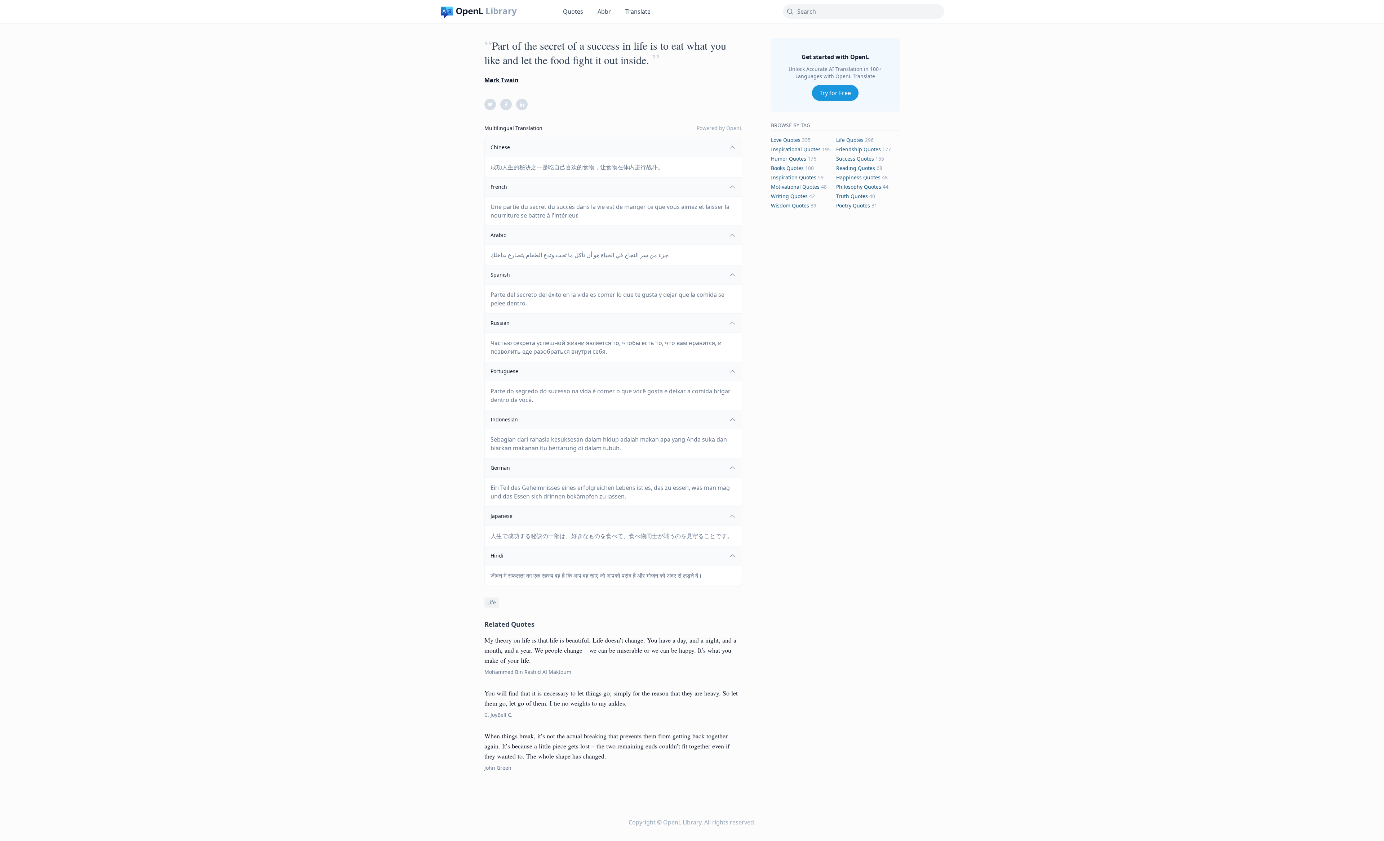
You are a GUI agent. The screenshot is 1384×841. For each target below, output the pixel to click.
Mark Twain (501, 80)
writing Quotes (789, 196)
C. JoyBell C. (498, 714)
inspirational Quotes (796, 149)
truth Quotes (852, 196)
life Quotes (850, 140)
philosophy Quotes (858, 186)
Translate (638, 11)
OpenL (734, 128)
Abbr (604, 11)
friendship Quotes (858, 149)
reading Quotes (855, 168)
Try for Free (835, 93)
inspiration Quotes (793, 177)
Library (501, 11)
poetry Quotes (853, 205)
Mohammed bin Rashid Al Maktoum (527, 671)
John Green (497, 767)
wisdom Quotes (790, 205)
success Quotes (855, 158)
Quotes (573, 11)
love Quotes (785, 140)
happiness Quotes (858, 177)
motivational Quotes (795, 186)
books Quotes (787, 168)
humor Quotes (788, 158)
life (491, 602)
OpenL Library (682, 822)
